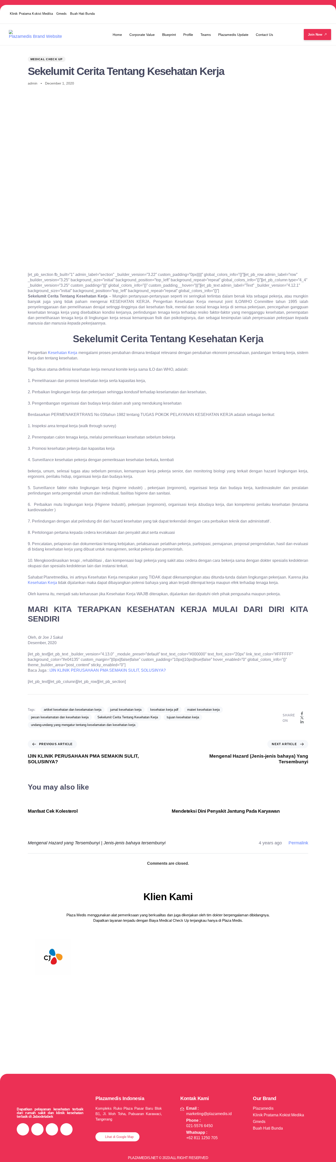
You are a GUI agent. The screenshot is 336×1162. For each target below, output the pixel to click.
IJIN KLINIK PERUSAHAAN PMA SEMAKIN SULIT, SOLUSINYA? (107, 670)
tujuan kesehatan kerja (183, 717)
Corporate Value (142, 35)
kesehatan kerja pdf (164, 709)
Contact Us (264, 35)
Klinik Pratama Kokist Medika (31, 13)
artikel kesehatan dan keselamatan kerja (72, 709)
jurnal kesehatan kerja (125, 709)
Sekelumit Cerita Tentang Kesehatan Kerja (127, 717)
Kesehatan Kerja (62, 353)
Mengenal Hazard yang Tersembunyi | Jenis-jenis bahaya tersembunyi (97, 842)
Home (117, 35)
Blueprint (169, 35)
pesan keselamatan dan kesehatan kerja (60, 717)
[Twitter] (301, 13)
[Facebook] (281, 13)
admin (32, 83)
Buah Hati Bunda (82, 13)
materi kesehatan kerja (203, 709)
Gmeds (61, 13)
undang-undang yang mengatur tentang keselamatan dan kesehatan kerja (83, 725)
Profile (188, 35)
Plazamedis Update (233, 35)
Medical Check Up (47, 59)
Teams (205, 35)
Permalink (298, 842)
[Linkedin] (320, 13)
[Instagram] (262, 13)
